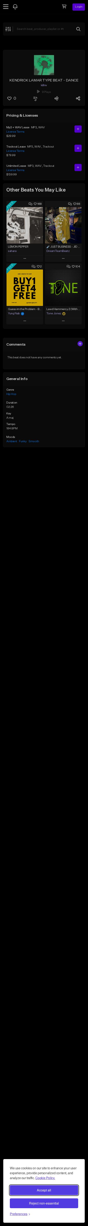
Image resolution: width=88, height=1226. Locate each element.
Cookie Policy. (45, 1177)
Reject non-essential (44, 1203)
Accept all (44, 1190)
